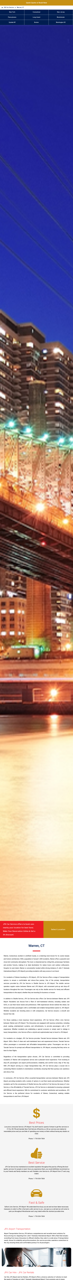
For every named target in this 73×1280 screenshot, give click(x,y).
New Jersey (61, 12)
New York (12, 12)
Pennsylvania (12, 17)
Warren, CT (20, 7)
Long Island (36, 17)
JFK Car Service (9, 7)
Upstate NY (12, 22)
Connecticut (36, 12)
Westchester (61, 17)
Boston (36, 22)
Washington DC (61, 22)
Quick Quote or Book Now (36, 3)
